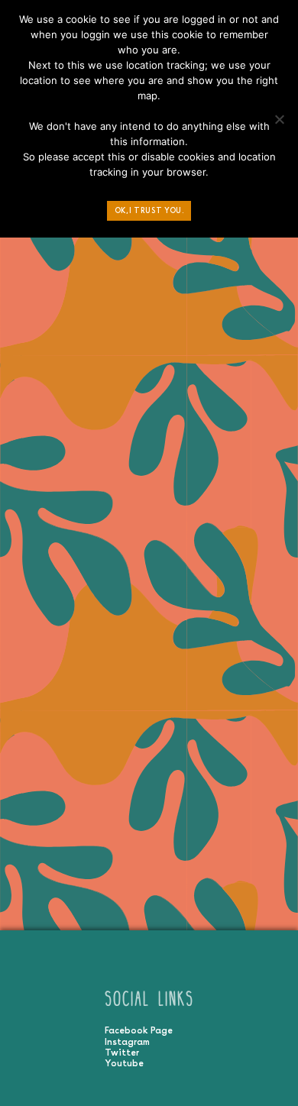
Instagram (127, 1041)
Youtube (124, 1063)
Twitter (122, 1052)
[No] (279, 123)
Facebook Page (139, 1030)
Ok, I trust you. (149, 210)
